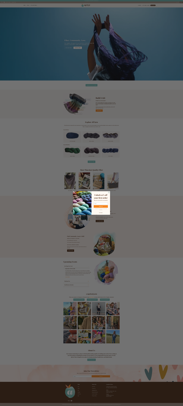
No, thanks (101, 212)
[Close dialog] (109, 192)
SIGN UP (101, 206)
